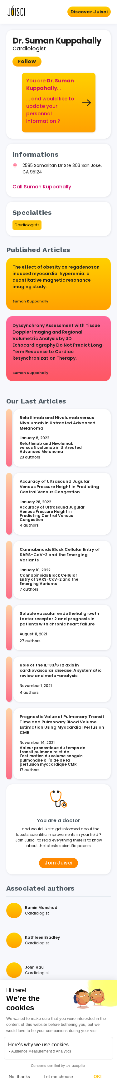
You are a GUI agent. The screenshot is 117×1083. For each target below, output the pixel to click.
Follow (27, 61)
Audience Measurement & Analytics (41, 1051)
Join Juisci (59, 862)
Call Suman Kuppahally (41, 186)
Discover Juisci (89, 12)
